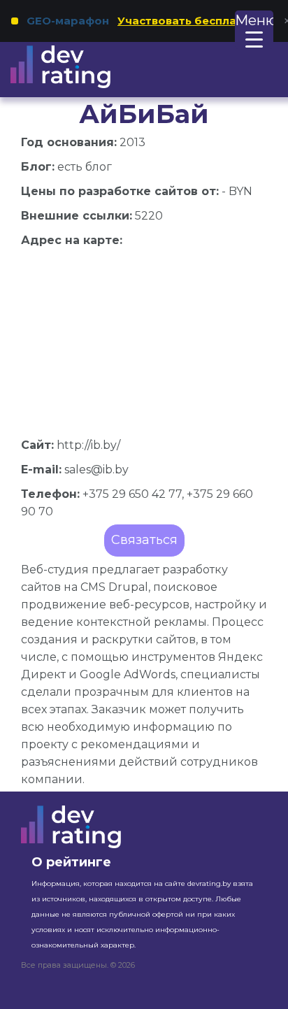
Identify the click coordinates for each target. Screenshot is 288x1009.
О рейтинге (71, 862)
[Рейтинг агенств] (78, 66)
